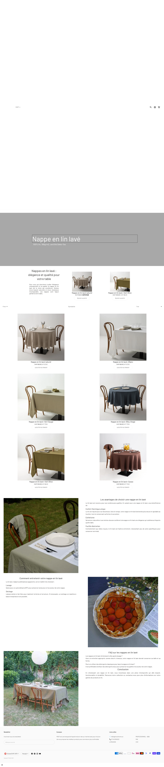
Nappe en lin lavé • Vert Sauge (41, 422)
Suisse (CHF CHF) (12, 753)
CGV (137, 742)
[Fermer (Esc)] (2, 765)
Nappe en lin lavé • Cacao (123, 481)
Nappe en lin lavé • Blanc (123, 362)
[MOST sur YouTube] (40, 754)
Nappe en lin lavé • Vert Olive (120, 293)
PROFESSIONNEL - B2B (142, 736)
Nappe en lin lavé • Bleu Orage (123, 422)
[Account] (155, 107)
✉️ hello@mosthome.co (116, 736)
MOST (12, 758)
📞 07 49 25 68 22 (114, 739)
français (24, 753)
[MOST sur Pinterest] (35, 754)
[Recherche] (151, 107)
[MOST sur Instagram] (37, 754)
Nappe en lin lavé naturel (82, 293)
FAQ (137, 739)
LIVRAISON (112, 742)
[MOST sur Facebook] (32, 754)
